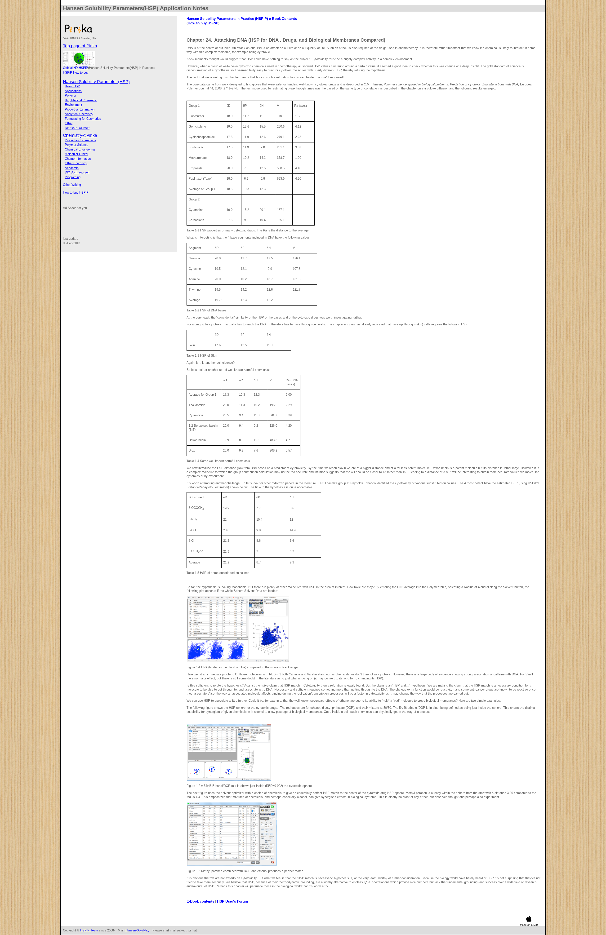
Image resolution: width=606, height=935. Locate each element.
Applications (73, 91)
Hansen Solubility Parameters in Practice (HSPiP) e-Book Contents (242, 19)
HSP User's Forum (232, 901)
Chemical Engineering (80, 149)
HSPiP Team (89, 930)
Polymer (70, 95)
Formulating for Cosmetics (83, 118)
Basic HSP (72, 86)
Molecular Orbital (76, 154)
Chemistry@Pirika (80, 135)
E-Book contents (200, 901)
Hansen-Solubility (137, 930)
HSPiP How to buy (76, 72)
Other (68, 123)
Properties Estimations (80, 140)
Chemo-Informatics (78, 158)
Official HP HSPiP (75, 68)
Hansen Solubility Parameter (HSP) (96, 81)
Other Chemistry (76, 163)
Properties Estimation (79, 109)
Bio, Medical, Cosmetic (81, 100)
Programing (72, 177)
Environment (73, 104)
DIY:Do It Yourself (77, 128)
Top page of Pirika (80, 46)
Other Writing (72, 184)
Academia (72, 168)
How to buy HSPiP (76, 192)
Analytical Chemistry (79, 114)
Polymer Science (76, 144)
